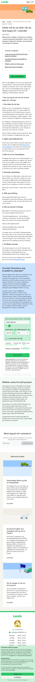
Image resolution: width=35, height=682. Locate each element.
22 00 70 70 (19, 629)
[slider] (17, 325)
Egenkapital (10, 329)
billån (20, 291)
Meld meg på (27, 443)
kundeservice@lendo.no (18, 632)
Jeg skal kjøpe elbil (14, 338)
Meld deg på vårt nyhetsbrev (14, 67)
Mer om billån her (17, 76)
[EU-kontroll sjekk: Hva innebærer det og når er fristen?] (17, 524)
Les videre (10, 503)
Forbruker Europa (19, 259)
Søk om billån (17, 355)
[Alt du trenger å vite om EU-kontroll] (17, 578)
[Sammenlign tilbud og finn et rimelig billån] (17, 475)
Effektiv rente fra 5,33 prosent (14, 64)
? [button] (28, 329)
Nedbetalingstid (23, 329)
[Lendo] (4, 2)
